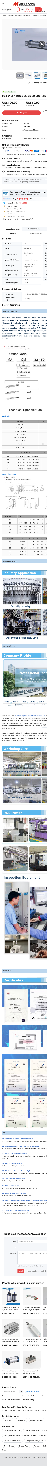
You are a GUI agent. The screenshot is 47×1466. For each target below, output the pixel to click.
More (4, 1450)
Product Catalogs (33, 1391)
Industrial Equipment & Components (19, 15)
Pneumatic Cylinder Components (35, 1436)
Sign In (5, 219)
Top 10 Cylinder (9, 1446)
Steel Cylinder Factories (12, 1436)
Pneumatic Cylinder (36, 1420)
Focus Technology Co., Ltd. (28, 1457)
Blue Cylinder (21, 1420)
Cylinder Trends (24, 1446)
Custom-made (7, 1396)
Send (21, 1271)
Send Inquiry (22, 113)
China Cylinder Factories (12, 1430)
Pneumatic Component (39, 15)
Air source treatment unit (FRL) (12, 1400)
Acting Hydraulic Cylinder (34, 1441)
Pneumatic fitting (28, 1400)
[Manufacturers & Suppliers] (24, 4)
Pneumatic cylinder (28, 1396)
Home (4, 15)
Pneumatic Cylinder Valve (12, 1441)
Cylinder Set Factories (32, 1430)
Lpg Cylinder (8, 1420)
